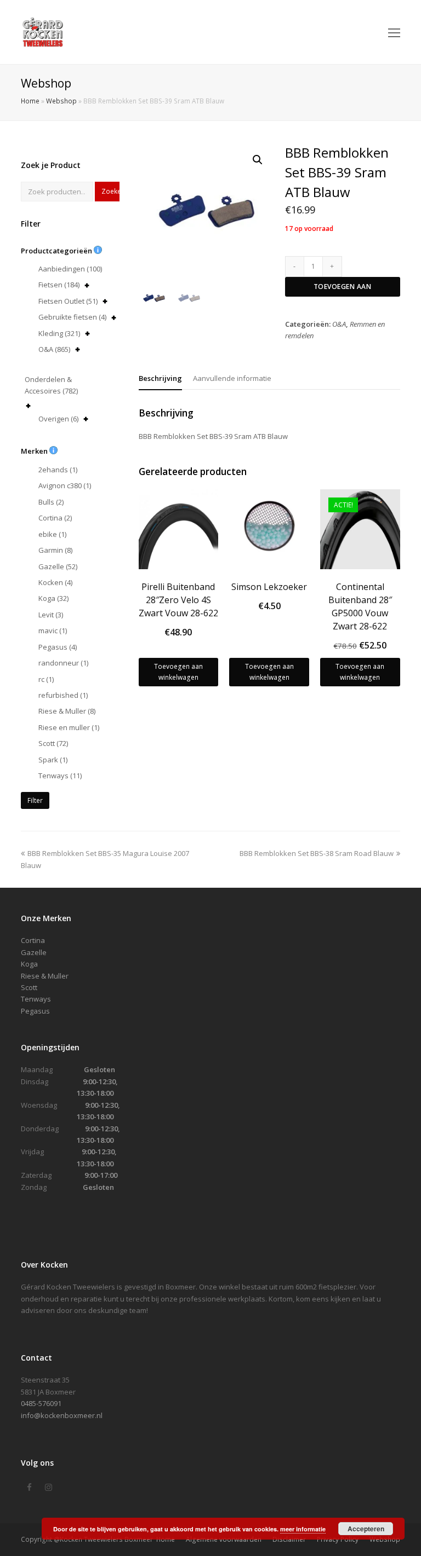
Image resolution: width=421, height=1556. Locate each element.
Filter (35, 800)
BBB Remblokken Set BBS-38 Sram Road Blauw (317, 853)
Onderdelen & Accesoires (51, 385)
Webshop (61, 100)
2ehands (57, 470)
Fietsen (58, 285)
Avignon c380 (64, 485)
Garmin (55, 550)
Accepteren (366, 1529)
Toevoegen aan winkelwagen (343, 289)
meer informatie (303, 1529)
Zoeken (110, 191)
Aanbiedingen (70, 269)
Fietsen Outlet (68, 301)
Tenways (60, 775)
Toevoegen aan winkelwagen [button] (178, 672)
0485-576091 (41, 1403)
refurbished (63, 695)
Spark (52, 760)
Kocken (55, 582)
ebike (52, 534)
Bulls (51, 502)
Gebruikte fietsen (72, 317)
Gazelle (57, 566)
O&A (54, 349)
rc (46, 679)
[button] (258, 160)
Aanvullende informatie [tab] (232, 378)
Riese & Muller (66, 711)
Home (30, 100)
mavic (52, 630)
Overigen (58, 419)
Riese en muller (68, 727)
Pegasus (57, 647)
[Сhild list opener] (86, 285)
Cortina (55, 518)
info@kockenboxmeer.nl (62, 1415)
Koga (53, 598)
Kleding (59, 333)
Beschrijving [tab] (160, 378)
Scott (53, 743)
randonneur (63, 663)
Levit (50, 615)
